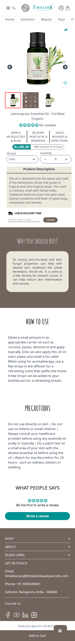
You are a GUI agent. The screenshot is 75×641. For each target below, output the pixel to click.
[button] (29, 125)
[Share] (66, 30)
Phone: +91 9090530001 (23, 584)
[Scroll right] (65, 67)
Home (9, 19)
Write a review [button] (37, 516)
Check (50, 220)
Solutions (28, 19)
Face (61, 19)
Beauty (46, 19)
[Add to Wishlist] (65, 83)
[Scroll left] (10, 67)
